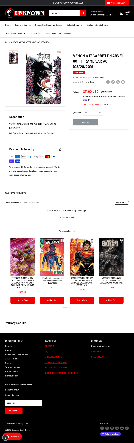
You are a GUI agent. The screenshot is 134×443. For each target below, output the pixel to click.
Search (8, 346)
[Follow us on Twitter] (107, 428)
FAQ (46, 351)
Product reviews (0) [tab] (14, 203)
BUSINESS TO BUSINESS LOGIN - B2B (61, 373)
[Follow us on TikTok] (127, 428)
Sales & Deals (73, 25)
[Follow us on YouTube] (122, 428)
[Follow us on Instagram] (112, 428)
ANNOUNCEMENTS (53, 357)
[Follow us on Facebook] (102, 428)
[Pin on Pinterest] (113, 82)
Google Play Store (99, 357)
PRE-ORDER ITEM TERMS (55, 367)
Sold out (85, 122)
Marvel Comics (80, 78)
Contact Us (10, 350)
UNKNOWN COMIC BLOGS (16, 354)
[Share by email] (123, 82)
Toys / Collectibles (13, 33)
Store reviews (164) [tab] (31, 203)
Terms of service (13, 367)
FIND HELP (49, 346)
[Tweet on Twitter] (118, 82)
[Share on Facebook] (108, 82)
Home (8, 25)
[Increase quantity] (100, 112)
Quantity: (77, 112)
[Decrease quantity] (86, 112)
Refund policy (11, 371)
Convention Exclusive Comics (48, 25)
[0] (126, 13)
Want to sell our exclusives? (58, 33)
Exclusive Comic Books (97, 25)
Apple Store (96, 351)
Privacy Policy (11, 375)
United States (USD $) (15, 424)
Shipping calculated (91, 104)
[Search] (83, 13)
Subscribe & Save (118, 3)
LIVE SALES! (35, 33)
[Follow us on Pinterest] (117, 428)
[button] (5, 438)
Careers (9, 363)
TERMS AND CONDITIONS (55, 362)
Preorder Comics (23, 25)
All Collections (11, 358)
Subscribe (14, 410)
